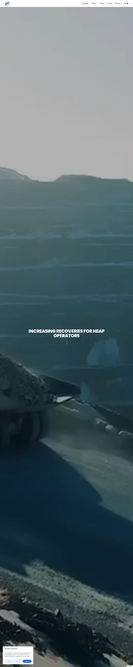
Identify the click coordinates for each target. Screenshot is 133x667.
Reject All (18, 661)
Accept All (27, 661)
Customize (9, 661)
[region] (18, 655)
